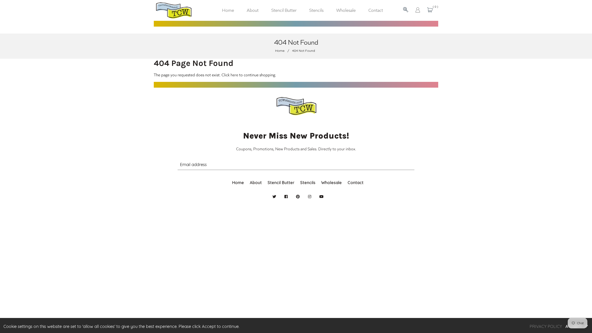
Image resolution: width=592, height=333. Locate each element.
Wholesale (331, 182)
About (256, 182)
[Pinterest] (297, 196)
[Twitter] (274, 196)
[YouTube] (321, 196)
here (234, 74)
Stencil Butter (281, 182)
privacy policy (546, 326)
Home (279, 51)
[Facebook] (286, 196)
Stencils (307, 182)
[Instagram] (309, 196)
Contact (356, 182)
